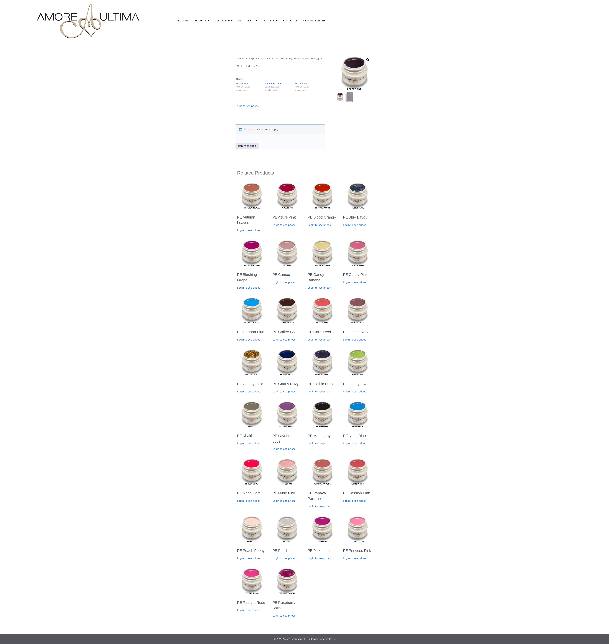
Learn (250, 20)
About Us (182, 20)
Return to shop (247, 145)
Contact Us (290, 20)
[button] (368, 60)
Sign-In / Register (314, 20)
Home (239, 58)
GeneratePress (327, 639)
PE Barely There (273, 83)
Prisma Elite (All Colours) (279, 58)
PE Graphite (242, 83)
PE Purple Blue (301, 58)
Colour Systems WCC (254, 58)
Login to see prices (247, 106)
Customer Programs (228, 20)
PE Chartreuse (302, 83)
